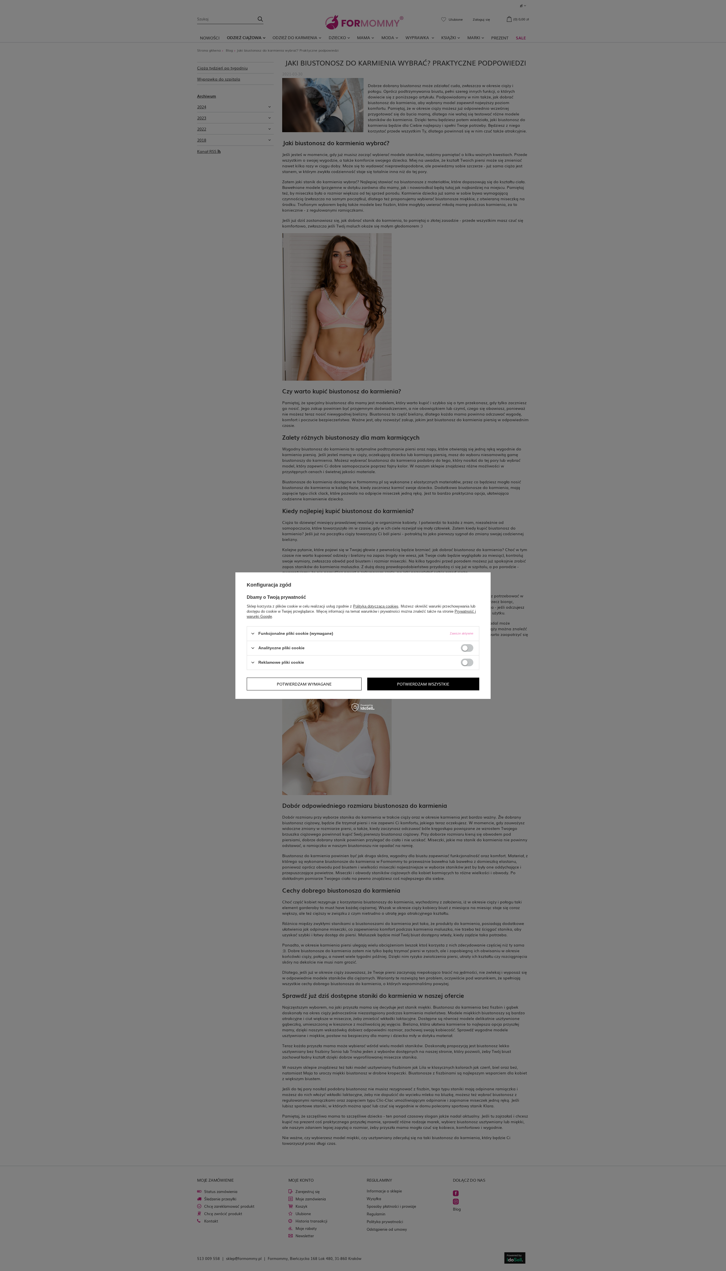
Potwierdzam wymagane (304, 684)
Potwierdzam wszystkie (423, 684)
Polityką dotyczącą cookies (375, 606)
